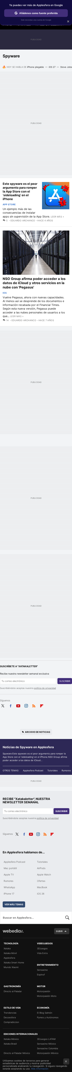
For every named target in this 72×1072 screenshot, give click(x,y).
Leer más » (57, 216)
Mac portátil (10, 868)
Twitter (2, 705)
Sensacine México (46, 1043)
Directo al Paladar (13, 991)
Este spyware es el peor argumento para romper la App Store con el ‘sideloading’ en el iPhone (20, 191)
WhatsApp (9, 887)
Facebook (10, 705)
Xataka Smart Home (14, 962)
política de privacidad (45, 688)
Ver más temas (14, 904)
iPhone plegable (35, 67)
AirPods (41, 868)
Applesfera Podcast (33, 770)
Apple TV (9, 874)
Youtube (18, 705)
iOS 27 (52, 67)
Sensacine (42, 970)
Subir (59, 931)
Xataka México (11, 1039)
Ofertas (41, 880)
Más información (39, 1068)
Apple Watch (44, 874)
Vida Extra (42, 953)
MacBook (42, 887)
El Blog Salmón (44, 1012)
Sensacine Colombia (47, 1048)
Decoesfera (10, 1017)
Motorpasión (43, 991)
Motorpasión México (47, 1053)
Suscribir (64, 681)
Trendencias (10, 1012)
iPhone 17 (9, 893)
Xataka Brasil (10, 1043)
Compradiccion (11, 1022)
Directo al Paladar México (17, 1053)
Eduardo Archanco (23, 220)
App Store (9, 204)
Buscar (67, 918)
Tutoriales (52, 770)
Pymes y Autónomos (47, 1017)
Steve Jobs (66, 67)
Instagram (26, 705)
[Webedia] (13, 933)
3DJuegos (42, 948)
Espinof (41, 974)
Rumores (66, 770)
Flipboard (41, 705)
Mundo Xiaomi (11, 967)
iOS (5, 292)
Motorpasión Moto (46, 996)
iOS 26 (40, 893)
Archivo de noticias (37, 732)
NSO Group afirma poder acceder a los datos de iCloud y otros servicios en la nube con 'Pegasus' (34, 283)
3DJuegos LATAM (46, 1039)
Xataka (7, 948)
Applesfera (9, 957)
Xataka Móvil (10, 953)
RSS (34, 705)
